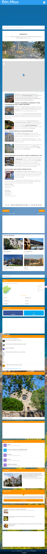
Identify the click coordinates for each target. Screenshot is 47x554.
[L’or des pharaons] (33, 244)
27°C (6, 292)
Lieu (34, 475)
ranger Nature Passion (12, 464)
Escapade (16, 36)
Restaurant (37, 36)
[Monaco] (33, 260)
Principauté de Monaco (28, 95)
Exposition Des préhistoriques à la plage (16, 344)
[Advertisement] (23, 14)
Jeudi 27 (5, 297)
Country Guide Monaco (9, 267)
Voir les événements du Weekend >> (11, 338)
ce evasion (9, 454)
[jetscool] (5, 460)
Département (25, 475)
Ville (41, 36)
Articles (12, 36)
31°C (10, 289)
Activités (28, 474)
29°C (6, 288)
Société (28, 476)
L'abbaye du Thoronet (7, 418)
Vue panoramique (19, 38)
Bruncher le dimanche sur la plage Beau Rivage (17, 449)
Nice (22, 450)
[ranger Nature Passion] (5, 465)
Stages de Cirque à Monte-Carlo (14, 364)
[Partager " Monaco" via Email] (24, 205)
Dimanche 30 (28, 297)
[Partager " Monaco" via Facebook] (12, 205)
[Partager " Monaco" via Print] (26, 205)
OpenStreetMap (42, 91)
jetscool (9, 459)
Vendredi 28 (6, 300)
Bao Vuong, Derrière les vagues (13, 340)
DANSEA (9, 444)
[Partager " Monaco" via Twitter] (14, 205)
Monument (37, 475)
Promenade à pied (31, 36)
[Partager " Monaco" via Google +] (16, 205)
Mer (19, 36)
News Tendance (17, 445)
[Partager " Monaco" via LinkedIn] (21, 205)
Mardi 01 (27, 303)
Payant (25, 36)
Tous (5, 368)
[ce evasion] (5, 455)
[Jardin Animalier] (13, 244)
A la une (24, 474)
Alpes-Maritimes (10, 368)
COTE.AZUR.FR (33, 550)
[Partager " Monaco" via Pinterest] (19, 205)
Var (20, 368)
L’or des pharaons (28, 251)
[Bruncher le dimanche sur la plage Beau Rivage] (5, 450)
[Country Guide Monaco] (13, 260)
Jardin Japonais (19, 159)
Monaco (22, 36)
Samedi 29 (6, 303)
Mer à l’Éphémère (10, 348)
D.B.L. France (19, 550)
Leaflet (35, 91)
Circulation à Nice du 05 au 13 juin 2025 (15, 352)
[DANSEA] (5, 445)
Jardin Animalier (7, 251)
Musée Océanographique (31, 125)
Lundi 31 (27, 300)
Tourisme (33, 476)
